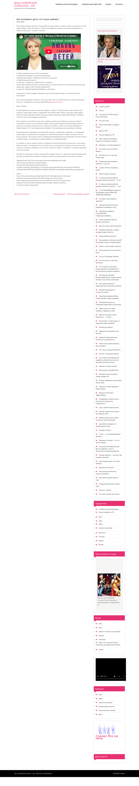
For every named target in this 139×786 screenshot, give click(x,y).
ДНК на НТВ (103, 131)
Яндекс (101, 541)
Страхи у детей (104, 106)
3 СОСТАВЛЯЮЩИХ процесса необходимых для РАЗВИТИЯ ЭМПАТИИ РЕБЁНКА (108, 193)
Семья (101, 649)
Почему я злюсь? (105, 430)
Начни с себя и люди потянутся (110, 246)
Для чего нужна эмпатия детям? (110, 226)
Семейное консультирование (66, 4)
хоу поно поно (104, 121)
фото (100, 714)
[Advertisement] (112, 567)
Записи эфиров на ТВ (106, 135)
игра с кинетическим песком (109, 407)
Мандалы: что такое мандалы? (110, 145)
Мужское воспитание (21, 194)
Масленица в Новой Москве (109, 370)
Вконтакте (102, 533)
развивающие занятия (106, 706)
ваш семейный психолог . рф (25, 4)
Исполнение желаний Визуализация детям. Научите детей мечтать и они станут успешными (108, 277)
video (100, 694)
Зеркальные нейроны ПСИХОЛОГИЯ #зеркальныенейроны (105, 213)
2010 (100, 517)
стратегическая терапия (107, 710)
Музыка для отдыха (106, 327)
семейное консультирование (109, 509)
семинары (102, 639)
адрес (101, 524)
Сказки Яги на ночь (107, 737)
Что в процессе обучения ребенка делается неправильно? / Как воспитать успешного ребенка (108, 269)
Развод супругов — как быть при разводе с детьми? (71, 194)
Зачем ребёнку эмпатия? (108, 236)
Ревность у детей (105, 490)
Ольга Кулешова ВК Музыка (107, 31)
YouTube (102, 537)
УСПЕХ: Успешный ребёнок (109, 354)
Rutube (101, 544)
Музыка (108, 4)
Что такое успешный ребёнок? (109, 350)
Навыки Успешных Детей (108, 366)
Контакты (119, 4)
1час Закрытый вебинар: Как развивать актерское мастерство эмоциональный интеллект (107, 360)
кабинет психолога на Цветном (109, 631)
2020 (100, 521)
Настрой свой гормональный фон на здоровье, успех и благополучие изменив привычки (107, 449)
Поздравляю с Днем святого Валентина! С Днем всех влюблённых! (107, 401)
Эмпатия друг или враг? (107, 174)
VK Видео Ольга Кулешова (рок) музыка (109, 60)
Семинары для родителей (91, 4)
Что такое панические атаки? (109, 494)
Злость (101, 110)
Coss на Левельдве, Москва (109, 256)
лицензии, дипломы (105, 528)
